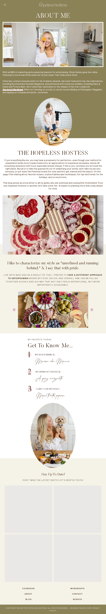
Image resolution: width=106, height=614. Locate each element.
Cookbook (28, 589)
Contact (77, 594)
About (28, 594)
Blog (28, 599)
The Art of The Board (13, 89)
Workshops (77, 589)
